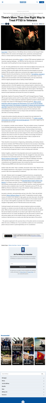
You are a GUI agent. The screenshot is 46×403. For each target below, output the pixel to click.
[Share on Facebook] (33, 24)
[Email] (37, 24)
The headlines (34, 74)
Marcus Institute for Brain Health (9, 158)
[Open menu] (2, 2)
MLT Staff (3, 23)
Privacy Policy (30, 272)
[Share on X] (35, 24)
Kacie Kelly (4, 52)
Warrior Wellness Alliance (12, 195)
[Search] (37, 2)
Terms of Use (23, 272)
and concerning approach (22, 120)
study (21, 59)
